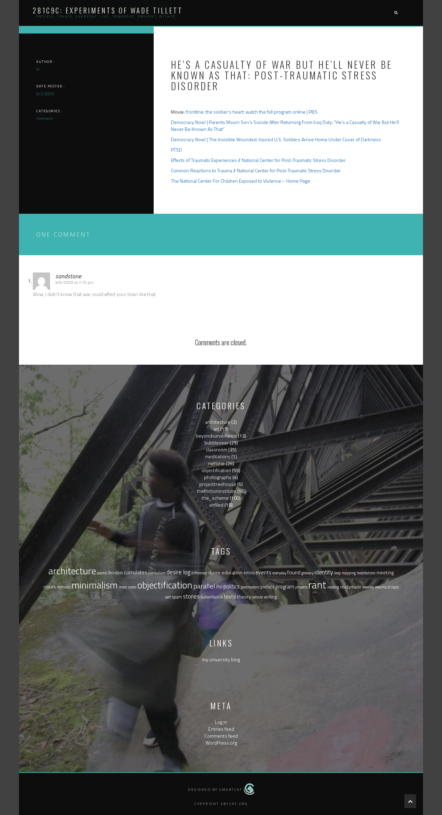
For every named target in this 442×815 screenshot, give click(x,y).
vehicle (257, 597)
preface (267, 587)
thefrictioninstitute (216, 491)
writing (270, 597)
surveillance (212, 597)
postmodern (250, 587)
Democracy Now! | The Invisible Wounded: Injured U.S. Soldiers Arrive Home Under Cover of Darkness (276, 139)
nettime (216, 463)
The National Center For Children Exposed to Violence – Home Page (240, 180)
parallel (204, 586)
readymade (350, 587)
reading (333, 587)
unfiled (216, 504)
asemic (102, 573)
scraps (393, 587)
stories (191, 596)
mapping (349, 573)
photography (217, 477)
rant (317, 584)
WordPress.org (221, 742)
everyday (279, 573)
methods (63, 587)
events (263, 572)
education (232, 572)
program (285, 587)
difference (199, 573)
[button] (396, 13)
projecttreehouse (217, 484)
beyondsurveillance (216, 435)
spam (177, 597)
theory (244, 596)
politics (231, 586)
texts (230, 596)
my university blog (221, 659)
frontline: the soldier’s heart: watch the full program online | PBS (251, 111)
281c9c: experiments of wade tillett (108, 10)
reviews (368, 587)
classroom (216, 449)
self (168, 597)
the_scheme (215, 497)
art (216, 428)
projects (301, 587)
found (293, 572)
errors (248, 572)
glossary (307, 573)
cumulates (135, 572)
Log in (221, 722)
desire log (178, 572)
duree (214, 572)
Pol (219, 587)
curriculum (156, 573)
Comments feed (221, 735)
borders (115, 572)
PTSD (176, 149)
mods (123, 587)
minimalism (94, 585)
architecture (217, 421)
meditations (217, 456)
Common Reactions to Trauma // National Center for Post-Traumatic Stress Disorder (256, 170)
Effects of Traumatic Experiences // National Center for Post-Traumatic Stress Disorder (258, 160)
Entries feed (221, 728)
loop (337, 573)
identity (324, 572)
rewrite (380, 587)
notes (132, 587)
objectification (216, 470)
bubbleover (216, 442)
